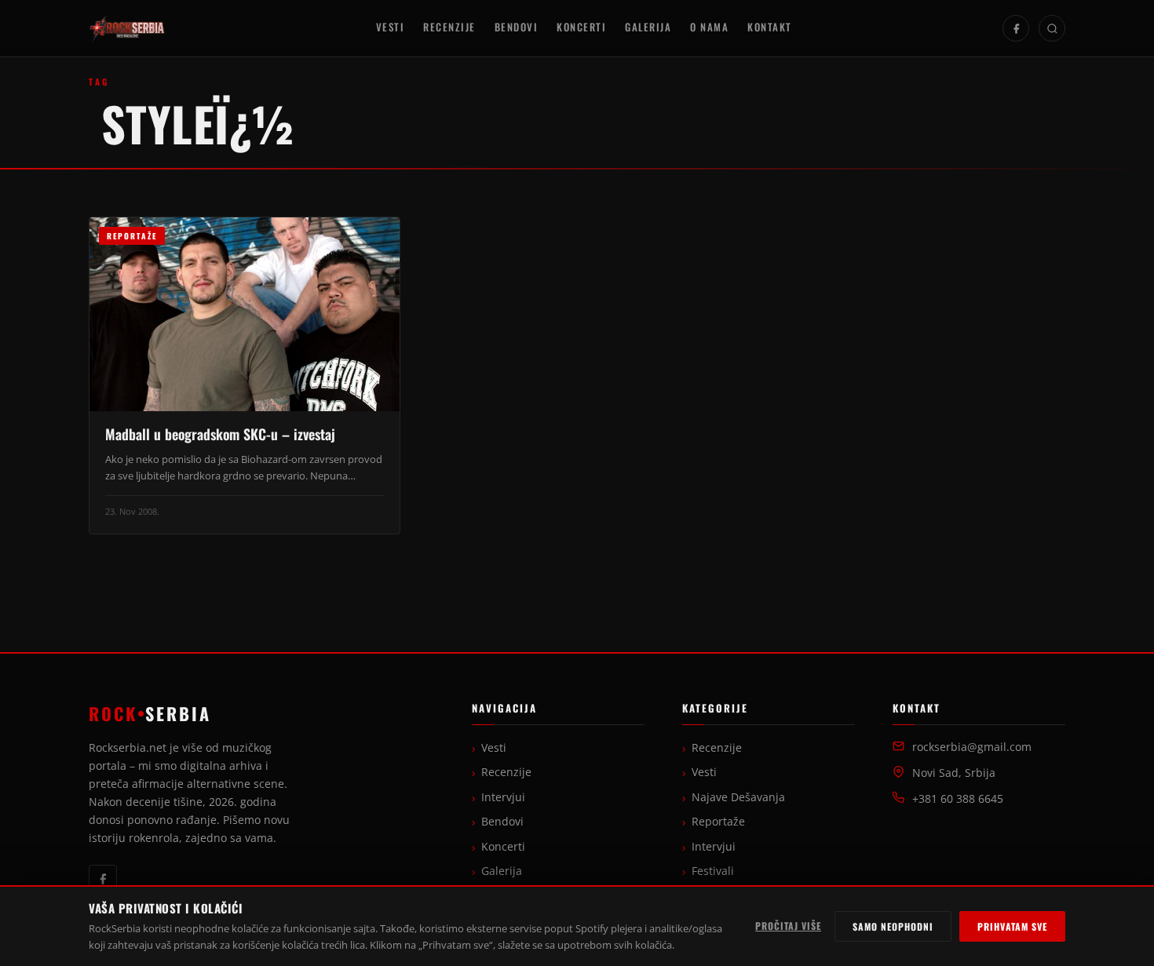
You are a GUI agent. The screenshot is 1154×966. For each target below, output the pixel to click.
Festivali (713, 871)
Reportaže (718, 822)
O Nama (709, 27)
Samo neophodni (893, 926)
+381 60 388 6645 (957, 799)
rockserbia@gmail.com (972, 747)
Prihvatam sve (1012, 926)
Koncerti (581, 27)
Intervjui (503, 797)
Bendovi (517, 27)
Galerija (648, 27)
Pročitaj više (788, 925)
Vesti (390, 27)
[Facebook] (1015, 28)
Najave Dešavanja (738, 797)
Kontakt (769, 27)
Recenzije (449, 27)
